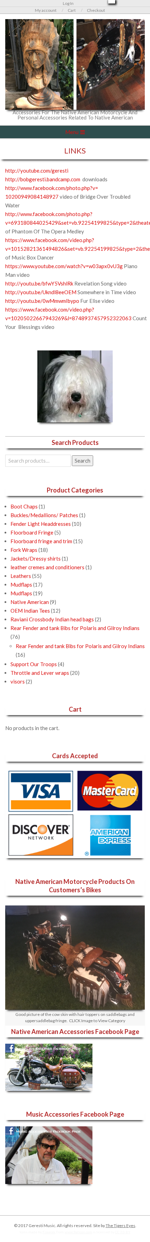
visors (17, 681)
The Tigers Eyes (120, 1225)
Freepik (49, 1232)
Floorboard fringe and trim (41, 541)
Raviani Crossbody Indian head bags (52, 619)
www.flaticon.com (78, 1232)
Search (82, 460)
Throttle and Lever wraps (39, 673)
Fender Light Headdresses (40, 524)
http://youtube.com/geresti (36, 170)
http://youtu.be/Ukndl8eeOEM (40, 292)
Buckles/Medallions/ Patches (44, 515)
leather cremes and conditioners (47, 567)
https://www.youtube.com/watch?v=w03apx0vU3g (64, 266)
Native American (29, 602)
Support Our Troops (33, 664)
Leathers (20, 576)
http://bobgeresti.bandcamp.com (42, 179)
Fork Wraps (23, 550)
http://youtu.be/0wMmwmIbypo (42, 301)
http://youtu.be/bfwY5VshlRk (39, 283)
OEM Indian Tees (30, 610)
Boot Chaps (24, 506)
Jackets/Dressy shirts (35, 558)
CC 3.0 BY (122, 1232)
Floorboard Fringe (31, 532)
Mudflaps (21, 584)
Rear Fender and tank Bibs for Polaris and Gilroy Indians (75, 628)
